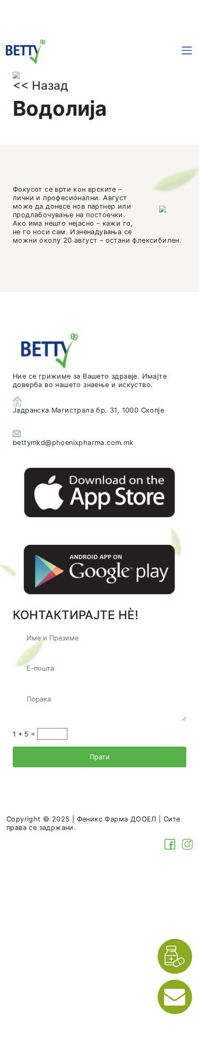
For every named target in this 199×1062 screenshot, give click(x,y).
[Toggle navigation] (187, 50)
